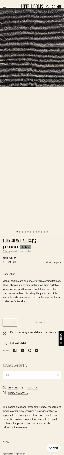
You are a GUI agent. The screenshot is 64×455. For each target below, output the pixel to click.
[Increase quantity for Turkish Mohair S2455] (14, 323)
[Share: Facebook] (14, 350)
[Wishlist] (53, 6)
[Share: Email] (36, 350)
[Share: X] (22, 350)
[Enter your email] (58, 375)
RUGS (6, 442)
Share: (6, 350)
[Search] (48, 7)
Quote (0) (61, 338)
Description (9, 273)
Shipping (7, 251)
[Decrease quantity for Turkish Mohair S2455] (5, 323)
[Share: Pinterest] (29, 350)
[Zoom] (32, 47)
